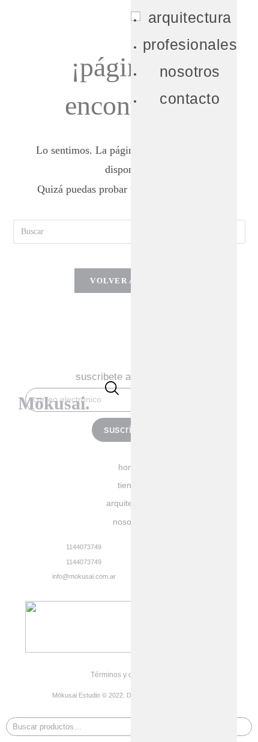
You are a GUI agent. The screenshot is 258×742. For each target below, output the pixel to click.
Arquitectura (190, 17)
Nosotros (190, 71)
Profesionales (190, 44)
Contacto (190, 98)
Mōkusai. (54, 403)
